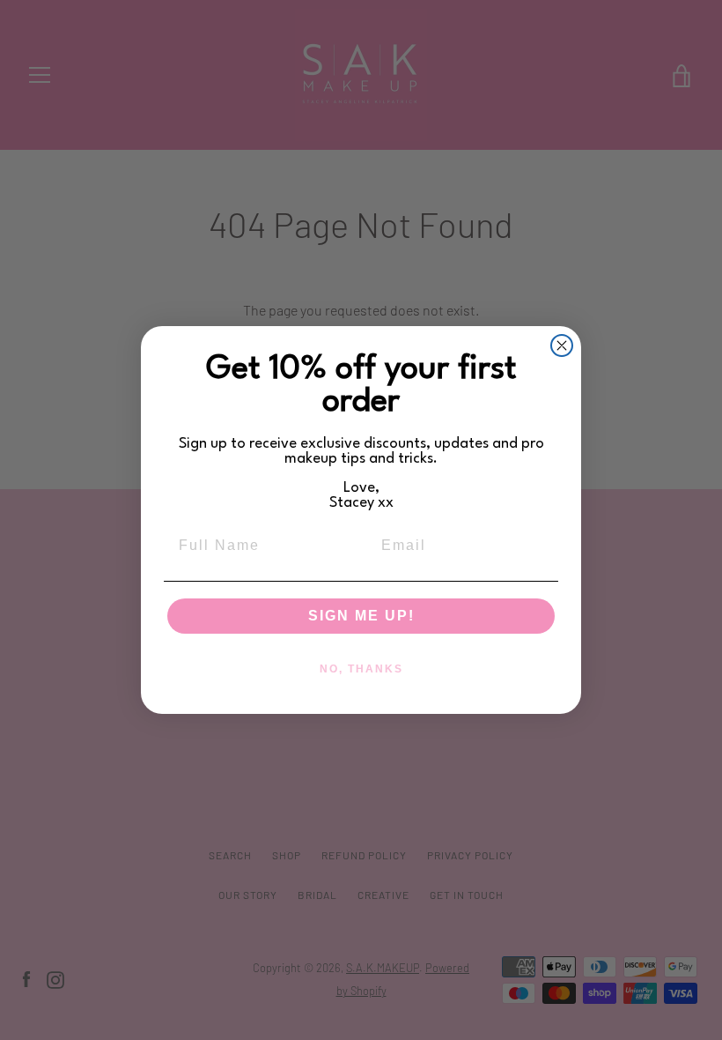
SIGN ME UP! (361, 615)
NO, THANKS (361, 669)
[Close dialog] (561, 345)
